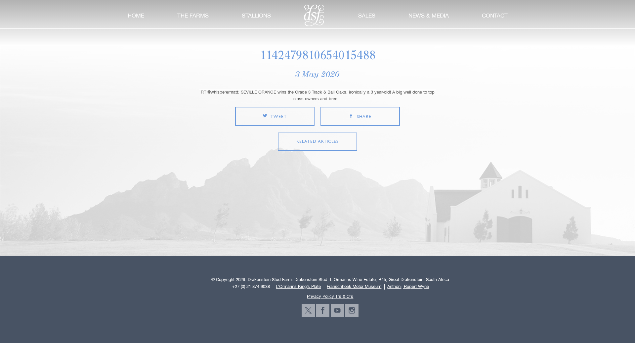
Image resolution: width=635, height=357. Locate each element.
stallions (256, 15)
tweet (279, 117)
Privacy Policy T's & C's (330, 296)
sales (366, 15)
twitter (308, 310)
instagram (352, 310)
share (364, 117)
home (136, 15)
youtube (337, 310)
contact (495, 15)
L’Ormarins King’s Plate (298, 286)
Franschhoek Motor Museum (354, 286)
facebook (322, 310)
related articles (317, 141)
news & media (428, 15)
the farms (193, 15)
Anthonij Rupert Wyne (408, 286)
